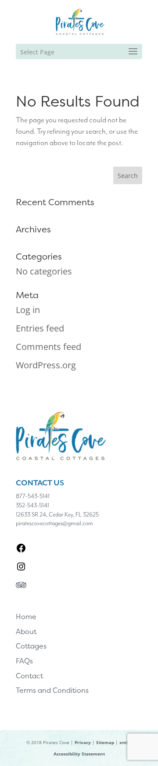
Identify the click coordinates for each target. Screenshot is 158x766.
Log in (28, 310)
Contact (29, 675)
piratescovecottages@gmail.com (54, 523)
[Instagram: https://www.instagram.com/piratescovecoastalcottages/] (21, 567)
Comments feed (48, 347)
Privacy (83, 742)
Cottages (31, 646)
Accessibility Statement (79, 754)
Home (26, 616)
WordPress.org (46, 365)
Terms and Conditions (52, 690)
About (26, 631)
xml (123, 742)
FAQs (24, 661)
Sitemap (105, 742)
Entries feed (40, 328)
